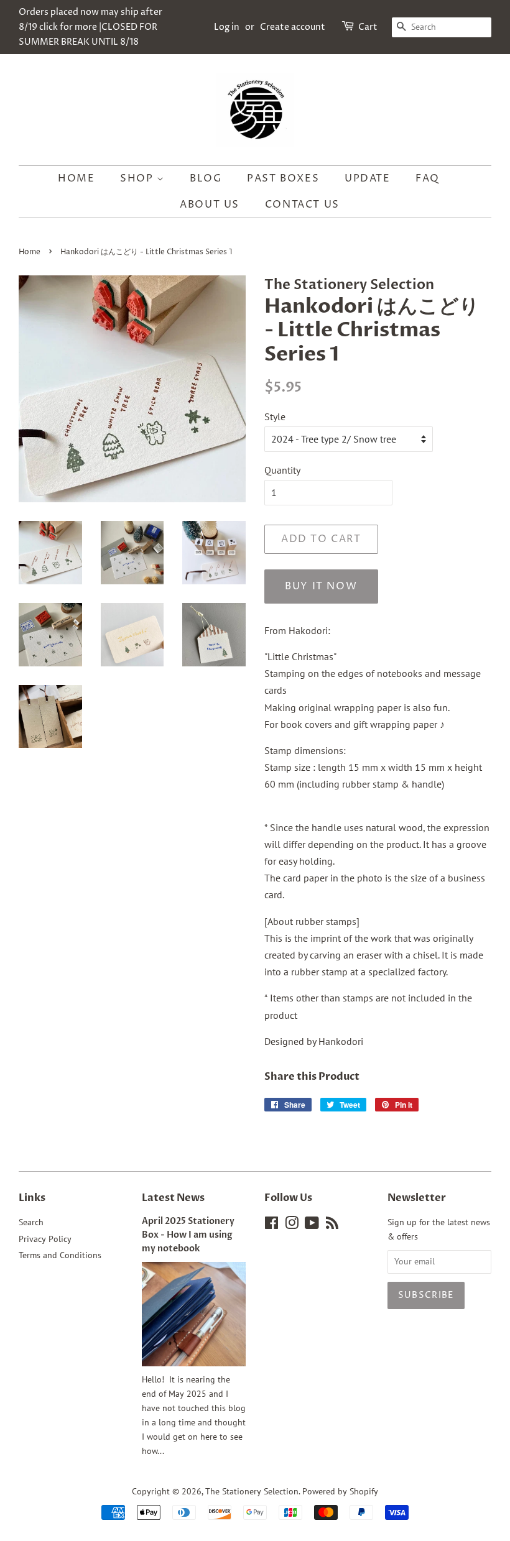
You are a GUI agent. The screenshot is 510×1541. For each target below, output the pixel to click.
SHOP (138, 178)
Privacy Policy (45, 1238)
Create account (292, 27)
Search (31, 1222)
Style (274, 416)
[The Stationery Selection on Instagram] (292, 1225)
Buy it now (321, 586)
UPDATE (368, 178)
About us (209, 204)
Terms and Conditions (60, 1255)
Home (76, 178)
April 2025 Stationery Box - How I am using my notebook (188, 1235)
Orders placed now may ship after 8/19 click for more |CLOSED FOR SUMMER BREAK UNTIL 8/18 (90, 27)
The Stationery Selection (252, 1491)
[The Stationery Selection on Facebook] (271, 1225)
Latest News (173, 1198)
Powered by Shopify (340, 1491)
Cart (368, 27)
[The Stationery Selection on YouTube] (312, 1225)
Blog (205, 178)
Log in (226, 27)
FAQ (427, 178)
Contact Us (302, 204)
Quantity (282, 470)
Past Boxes (283, 178)
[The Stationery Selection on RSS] (332, 1225)
